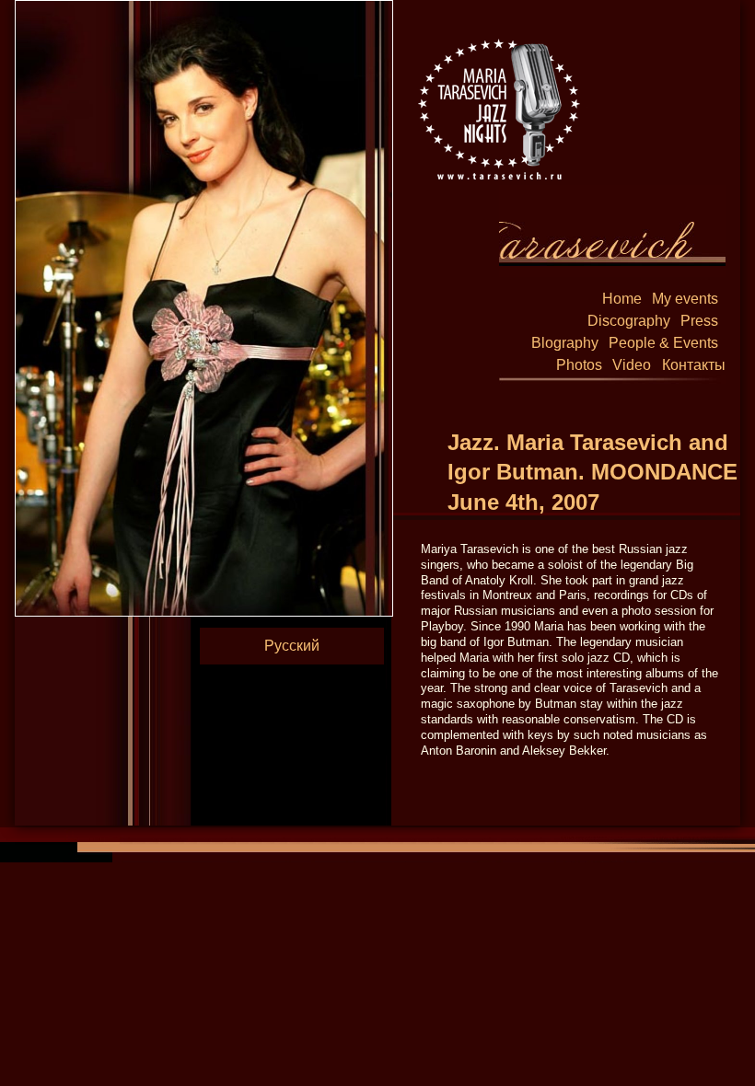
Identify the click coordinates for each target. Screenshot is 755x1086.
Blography (564, 343)
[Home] (498, 107)
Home (622, 298)
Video (631, 365)
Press (699, 321)
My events (685, 298)
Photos (579, 365)
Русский (291, 645)
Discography (628, 321)
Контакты (694, 365)
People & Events (663, 343)
